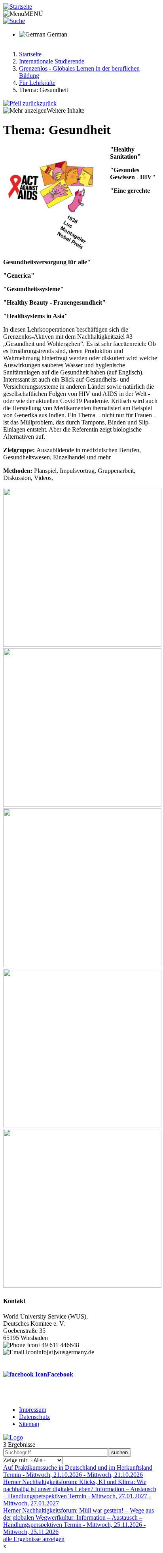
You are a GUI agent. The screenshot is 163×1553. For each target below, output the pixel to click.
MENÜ (33, 13)
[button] (82, 644)
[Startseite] (17, 6)
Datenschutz (34, 1416)
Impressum (32, 1409)
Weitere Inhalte (65, 110)
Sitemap (29, 1424)
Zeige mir (15, 1460)
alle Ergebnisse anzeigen (33, 1539)
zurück (48, 103)
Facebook (60, 1374)
